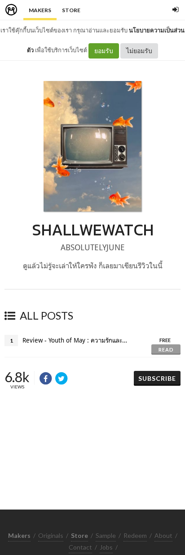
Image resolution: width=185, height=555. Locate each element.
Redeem (135, 535)
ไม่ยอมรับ (139, 50)
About (163, 535)
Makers (40, 10)
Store (71, 10)
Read (166, 349)
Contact (80, 547)
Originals (50, 535)
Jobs (106, 547)
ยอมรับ (103, 50)
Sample (106, 535)
